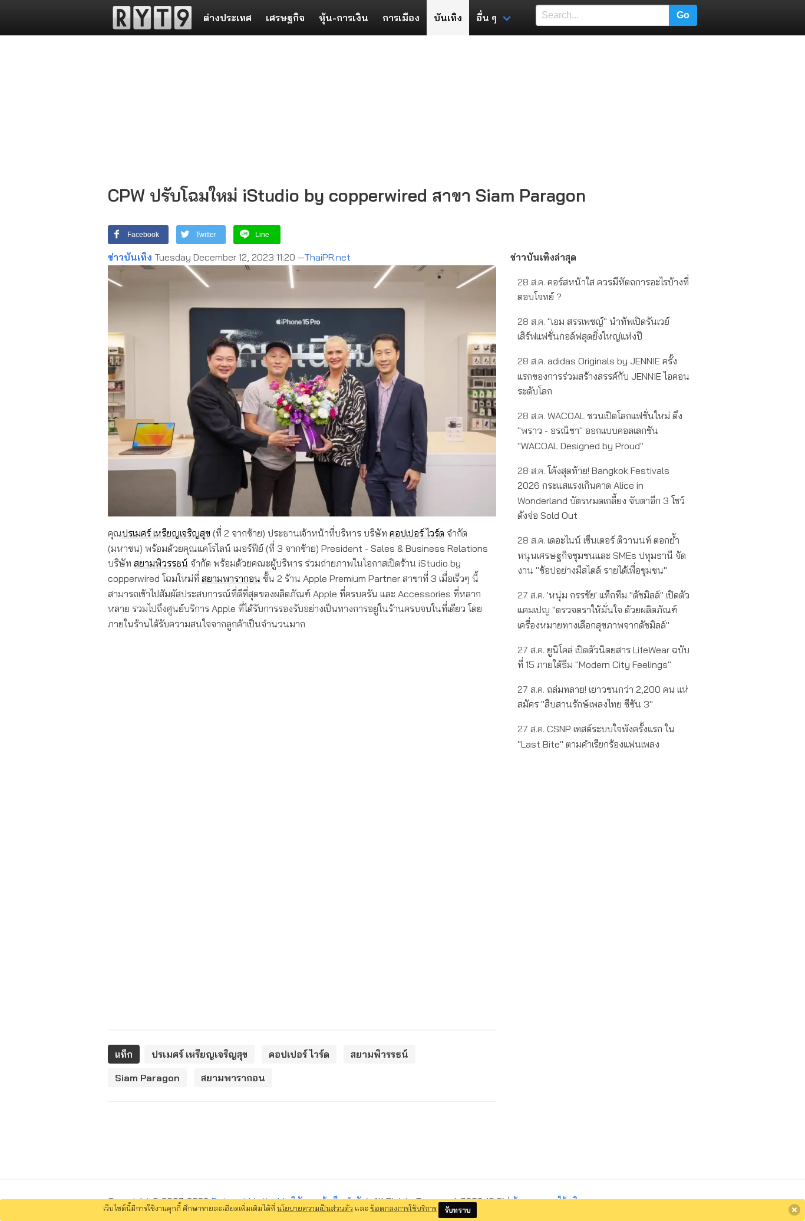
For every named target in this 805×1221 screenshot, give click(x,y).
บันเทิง (448, 18)
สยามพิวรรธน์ (161, 563)
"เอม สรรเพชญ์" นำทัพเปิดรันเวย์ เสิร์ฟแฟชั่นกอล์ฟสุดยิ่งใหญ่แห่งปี (593, 329)
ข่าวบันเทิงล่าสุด (543, 257)
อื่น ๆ (486, 18)
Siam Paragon (147, 1078)
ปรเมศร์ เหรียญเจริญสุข (166, 533)
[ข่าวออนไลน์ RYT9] (148, 17)
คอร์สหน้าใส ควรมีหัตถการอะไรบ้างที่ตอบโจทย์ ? (603, 289)
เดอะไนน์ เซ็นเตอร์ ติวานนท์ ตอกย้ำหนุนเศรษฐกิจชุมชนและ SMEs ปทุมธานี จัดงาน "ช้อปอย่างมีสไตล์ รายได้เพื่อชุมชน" (601, 555)
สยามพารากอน (231, 578)
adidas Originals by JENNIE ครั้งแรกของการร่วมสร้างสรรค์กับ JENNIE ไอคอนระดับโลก (603, 376)
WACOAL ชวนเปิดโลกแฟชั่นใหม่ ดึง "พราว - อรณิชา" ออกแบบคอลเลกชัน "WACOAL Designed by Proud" (599, 431)
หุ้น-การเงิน (343, 18)
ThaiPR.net (327, 257)
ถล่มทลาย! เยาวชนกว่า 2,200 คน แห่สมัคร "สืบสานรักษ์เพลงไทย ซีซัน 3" (602, 696)
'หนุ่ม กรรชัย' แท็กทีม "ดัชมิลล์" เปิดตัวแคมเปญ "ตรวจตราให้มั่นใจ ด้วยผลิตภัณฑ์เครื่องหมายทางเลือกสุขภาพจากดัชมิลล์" (603, 610)
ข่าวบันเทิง (130, 257)
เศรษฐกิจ (285, 18)
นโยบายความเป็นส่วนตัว (315, 1208)
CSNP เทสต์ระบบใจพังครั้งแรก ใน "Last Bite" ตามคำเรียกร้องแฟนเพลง (596, 736)
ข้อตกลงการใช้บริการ (403, 1208)
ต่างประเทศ (227, 18)
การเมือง (401, 18)
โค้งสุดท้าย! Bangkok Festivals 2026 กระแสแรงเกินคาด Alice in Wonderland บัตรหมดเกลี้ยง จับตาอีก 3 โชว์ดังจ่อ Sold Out (601, 493)
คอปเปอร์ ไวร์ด (417, 533)
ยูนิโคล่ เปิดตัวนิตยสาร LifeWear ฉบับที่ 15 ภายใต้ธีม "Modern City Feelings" (603, 657)
